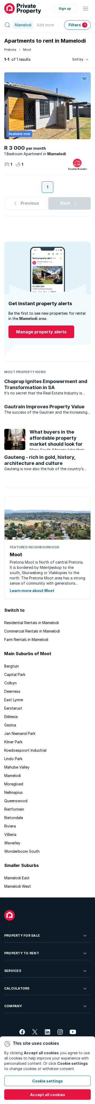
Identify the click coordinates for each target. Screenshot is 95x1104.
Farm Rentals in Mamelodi (26, 639)
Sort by (77, 59)
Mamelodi (12, 775)
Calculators (17, 988)
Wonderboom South (22, 851)
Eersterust (13, 708)
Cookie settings (47, 1081)
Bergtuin (11, 666)
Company (13, 1006)
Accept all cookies (47, 1094)
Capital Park (14, 674)
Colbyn (10, 683)
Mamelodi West (17, 886)
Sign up (65, 9)
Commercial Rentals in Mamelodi (32, 631)
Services (12, 971)
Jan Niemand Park (19, 733)
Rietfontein (14, 809)
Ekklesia (11, 716)
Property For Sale (22, 935)
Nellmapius (13, 792)
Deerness (12, 691)
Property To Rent (21, 953)
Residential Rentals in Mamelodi (31, 622)
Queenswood (15, 801)
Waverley (12, 843)
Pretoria (10, 50)
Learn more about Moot (32, 590)
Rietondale (13, 817)
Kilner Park (13, 742)
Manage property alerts (41, 331)
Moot (27, 50)
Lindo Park (13, 758)
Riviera (10, 826)
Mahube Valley (17, 767)
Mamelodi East (17, 878)
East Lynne (13, 699)
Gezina (10, 725)
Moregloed (13, 784)
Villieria (10, 834)
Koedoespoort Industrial (25, 750)
